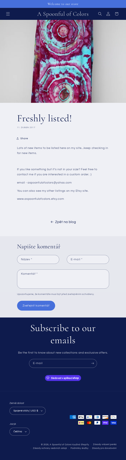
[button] (8, 14)
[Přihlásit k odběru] (92, 363)
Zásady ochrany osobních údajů (50, 448)
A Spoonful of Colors (60, 445)
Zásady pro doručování (104, 448)
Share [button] (24, 138)
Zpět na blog (65, 222)
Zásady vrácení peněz (104, 444)
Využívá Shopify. (80, 445)
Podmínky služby (79, 448)
